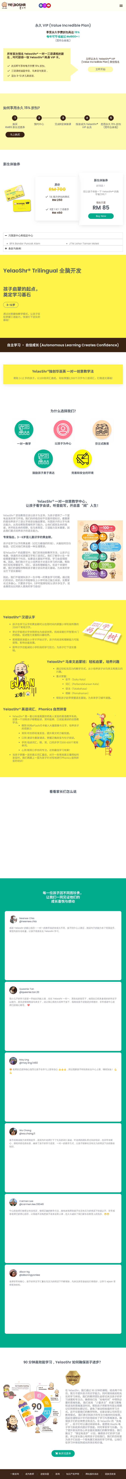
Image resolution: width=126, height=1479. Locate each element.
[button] (121, 5)
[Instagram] (44, 5)
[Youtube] (48, 5)
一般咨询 (14, 1473)
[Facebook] (41, 5)
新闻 (57, 1473)
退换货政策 (110, 1473)
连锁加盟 (44, 1473)
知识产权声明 (72, 1473)
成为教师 (29, 1473)
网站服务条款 (92, 1473)
